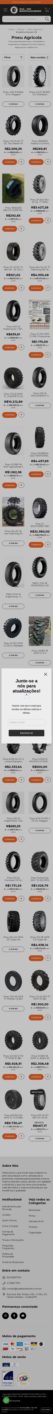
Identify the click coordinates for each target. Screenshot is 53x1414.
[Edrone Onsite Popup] (26, 707)
